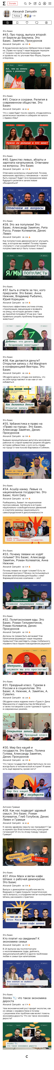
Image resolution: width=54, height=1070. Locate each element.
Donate (12, 3)
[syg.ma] (4, 3)
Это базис (8, 31)
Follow (17, 16)
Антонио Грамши (11, 807)
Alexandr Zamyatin (12, 44)
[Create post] (35, 3)
